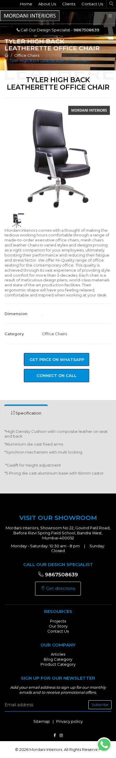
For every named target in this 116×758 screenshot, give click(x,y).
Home (26, 3)
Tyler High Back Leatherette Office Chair (49, 60)
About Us (47, 3)
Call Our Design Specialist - (59, 30)
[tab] (26, 413)
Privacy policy (69, 721)
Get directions (60, 588)
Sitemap (41, 721)
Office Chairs (26, 55)
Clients (68, 3)
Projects (58, 621)
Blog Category (58, 659)
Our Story (58, 626)
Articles (58, 654)
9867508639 (60, 575)
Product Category (58, 664)
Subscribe (100, 704)
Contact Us (92, 3)
